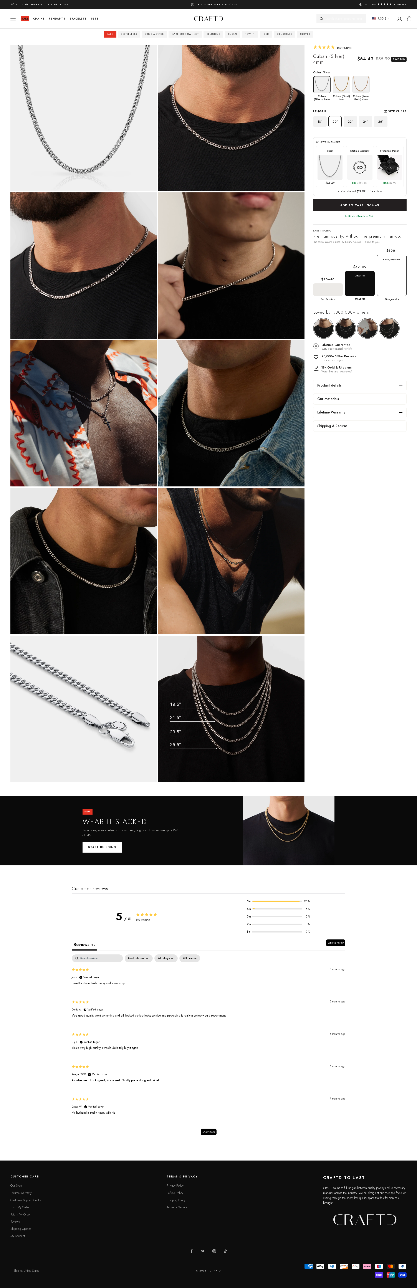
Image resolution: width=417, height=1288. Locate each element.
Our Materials (328, 398)
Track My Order (19, 1207)
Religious (213, 34)
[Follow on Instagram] (214, 1251)
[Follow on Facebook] (191, 1251)
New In (250, 34)
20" (335, 121)
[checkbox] (189, 958)
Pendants (57, 19)
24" (365, 121)
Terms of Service (177, 1207)
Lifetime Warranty (331, 412)
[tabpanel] (208, 1047)
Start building (102, 847)
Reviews (15, 1221)
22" (350, 121)
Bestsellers (129, 34)
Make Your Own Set (185, 34)
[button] (278, 901)
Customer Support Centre (25, 1200)
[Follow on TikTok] (225, 1251)
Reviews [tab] (84, 944)
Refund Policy (175, 1193)
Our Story (16, 1185)
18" (320, 121)
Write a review (336, 943)
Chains (39, 19)
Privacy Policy (175, 1185)
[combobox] (344, 19)
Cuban (232, 34)
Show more (208, 1132)
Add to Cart (359, 205)
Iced (266, 34)
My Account (17, 1236)
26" (381, 121)
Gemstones (284, 34)
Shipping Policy (176, 1200)
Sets (95, 19)
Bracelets (78, 19)
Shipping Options (20, 1229)
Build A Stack (154, 34)
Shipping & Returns (332, 425)
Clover (305, 34)
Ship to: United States (26, 1270)
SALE (25, 19)
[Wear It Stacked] (288, 830)
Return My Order (20, 1214)
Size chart (397, 111)
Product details (329, 385)
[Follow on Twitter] (203, 1251)
